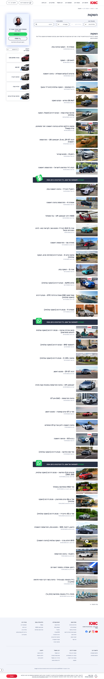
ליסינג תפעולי (40, 655)
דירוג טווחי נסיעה (56, 660)
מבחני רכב (86, 8)
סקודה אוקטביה (56, 639)
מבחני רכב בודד (72, 653)
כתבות (92, 8)
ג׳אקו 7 (58, 629)
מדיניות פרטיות (72, 625)
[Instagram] (93, 631)
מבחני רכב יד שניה (72, 658)
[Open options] (85, 24)
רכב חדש (24, 627)
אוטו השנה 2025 (39, 627)
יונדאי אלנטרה (56, 634)
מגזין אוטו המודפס (39, 629)
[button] (26, 3)
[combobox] (91, 24)
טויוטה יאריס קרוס (55, 637)
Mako (41, 625)
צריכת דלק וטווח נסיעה (21, 632)
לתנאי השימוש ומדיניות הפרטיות (40, 677)
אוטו (97, 8)
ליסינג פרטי (40, 658)
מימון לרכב (24, 634)
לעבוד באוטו (73, 637)
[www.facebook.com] (86, 631)
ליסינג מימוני (40, 653)
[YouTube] (96, 631)
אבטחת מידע (73, 627)
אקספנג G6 (57, 627)
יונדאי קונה (57, 625)
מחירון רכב (24, 629)
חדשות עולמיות (94, 655)
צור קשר (74, 639)
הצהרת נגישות (73, 629)
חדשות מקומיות (94, 653)
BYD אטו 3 (57, 632)
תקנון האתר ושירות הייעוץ (70, 632)
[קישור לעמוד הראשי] (94, 2)
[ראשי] (93, 623)
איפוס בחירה (59, 21)
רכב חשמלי (57, 653)
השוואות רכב (24, 625)
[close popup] (74, 661)
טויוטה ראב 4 (57, 642)
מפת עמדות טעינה (55, 655)
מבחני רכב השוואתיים (71, 655)
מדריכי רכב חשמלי (55, 658)
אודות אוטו (73, 634)
